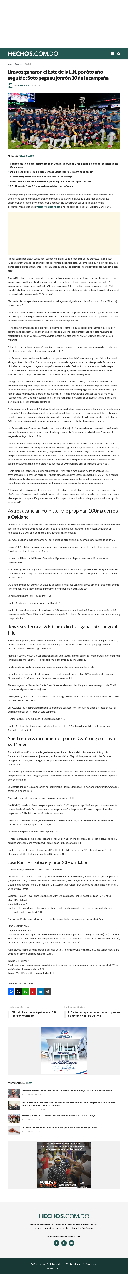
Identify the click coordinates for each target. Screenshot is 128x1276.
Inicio (10, 64)
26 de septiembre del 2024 (34, 1109)
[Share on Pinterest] (33, 991)
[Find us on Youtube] (71, 1243)
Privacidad (55, 1264)
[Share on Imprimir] (47, 991)
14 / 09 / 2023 (36, 85)
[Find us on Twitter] (64, 1243)
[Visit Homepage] (44, 53)
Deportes (18, 64)
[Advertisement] (64, 24)
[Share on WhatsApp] (25, 991)
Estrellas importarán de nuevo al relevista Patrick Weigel (41, 176)
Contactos (91, 1264)
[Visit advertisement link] (64, 1050)
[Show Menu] (112, 53)
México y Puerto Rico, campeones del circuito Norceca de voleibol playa (58, 1115)
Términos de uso (73, 1264)
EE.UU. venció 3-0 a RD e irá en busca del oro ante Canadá (41, 186)
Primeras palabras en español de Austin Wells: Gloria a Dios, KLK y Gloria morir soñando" (67, 1090)
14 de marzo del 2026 (32, 1094)
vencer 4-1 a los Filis (48, 206)
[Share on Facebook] (11, 991)
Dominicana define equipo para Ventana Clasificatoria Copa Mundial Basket (51, 171)
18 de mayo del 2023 (31, 1131)
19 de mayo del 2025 (31, 1119)
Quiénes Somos (38, 1264)
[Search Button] (118, 53)
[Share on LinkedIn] (40, 991)
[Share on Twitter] (18, 991)
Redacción (23, 85)
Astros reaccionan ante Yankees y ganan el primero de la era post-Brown (50, 181)
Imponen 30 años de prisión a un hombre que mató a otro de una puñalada (59, 1127)
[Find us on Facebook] (56, 1243)
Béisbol (28, 64)
